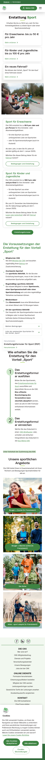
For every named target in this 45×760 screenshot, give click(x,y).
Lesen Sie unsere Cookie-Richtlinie (16, 735)
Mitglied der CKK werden (22, 683)
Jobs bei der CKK (22, 668)
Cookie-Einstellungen (21, 750)
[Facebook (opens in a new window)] (17, 641)
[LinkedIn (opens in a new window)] (22, 641)
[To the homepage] (4, 8)
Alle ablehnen (30, 743)
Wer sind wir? (22, 652)
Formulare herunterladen (22, 676)
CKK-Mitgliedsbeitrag (22, 655)
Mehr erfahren (10, 42)
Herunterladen (9, 347)
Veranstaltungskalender (22, 662)
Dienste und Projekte (22, 658)
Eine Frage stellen (22, 704)
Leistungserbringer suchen (22, 686)
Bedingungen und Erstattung (22, 164)
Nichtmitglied (16, 2)
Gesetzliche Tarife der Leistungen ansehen (22, 690)
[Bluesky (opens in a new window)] (28, 641)
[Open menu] (40, 8)
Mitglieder (7, 2)
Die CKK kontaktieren (22, 701)
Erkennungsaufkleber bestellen (23, 680)
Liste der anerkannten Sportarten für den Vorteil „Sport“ (19, 332)
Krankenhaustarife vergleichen (22, 693)
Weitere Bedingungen (13, 326)
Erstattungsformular (22, 232)
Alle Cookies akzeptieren (11, 742)
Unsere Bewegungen (22, 665)
